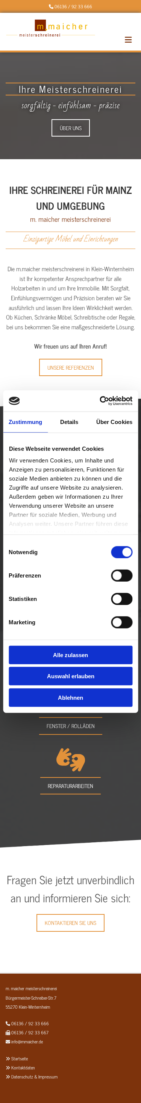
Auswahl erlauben (70, 676)
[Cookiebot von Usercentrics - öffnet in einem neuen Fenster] (100, 401)
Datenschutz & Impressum (34, 1076)
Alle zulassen (70, 654)
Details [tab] (69, 421)
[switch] (121, 575)
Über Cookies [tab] (114, 421)
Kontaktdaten (23, 1067)
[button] (71, 128)
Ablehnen (70, 697)
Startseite (19, 1058)
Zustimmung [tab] (25, 421)
